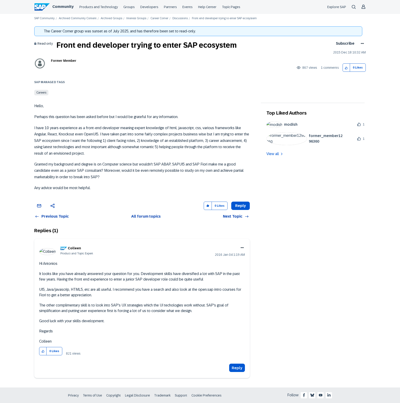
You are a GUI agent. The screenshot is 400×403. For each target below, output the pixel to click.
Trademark (162, 395)
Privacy (73, 395)
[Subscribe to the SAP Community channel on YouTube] (320, 395)
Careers (41, 92)
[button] (346, 68)
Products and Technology (98, 7)
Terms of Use (92, 395)
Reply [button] (240, 206)
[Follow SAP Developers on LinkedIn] (329, 395)
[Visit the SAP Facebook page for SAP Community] (304, 395)
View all (272, 154)
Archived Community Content (78, 18)
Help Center (207, 7)
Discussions (180, 18)
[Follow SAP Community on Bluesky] (312, 395)
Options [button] (361, 43)
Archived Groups (111, 18)
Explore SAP (336, 7)
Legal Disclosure (137, 395)
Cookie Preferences (206, 395)
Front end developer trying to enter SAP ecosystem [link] (224, 18)
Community (63, 7)
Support (181, 395)
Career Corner (159, 18)
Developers (149, 7)
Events (187, 7)
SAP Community (44, 18)
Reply (237, 368)
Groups (129, 7)
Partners (170, 7)
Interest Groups (136, 18)
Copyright (113, 395)
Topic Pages (231, 7)
